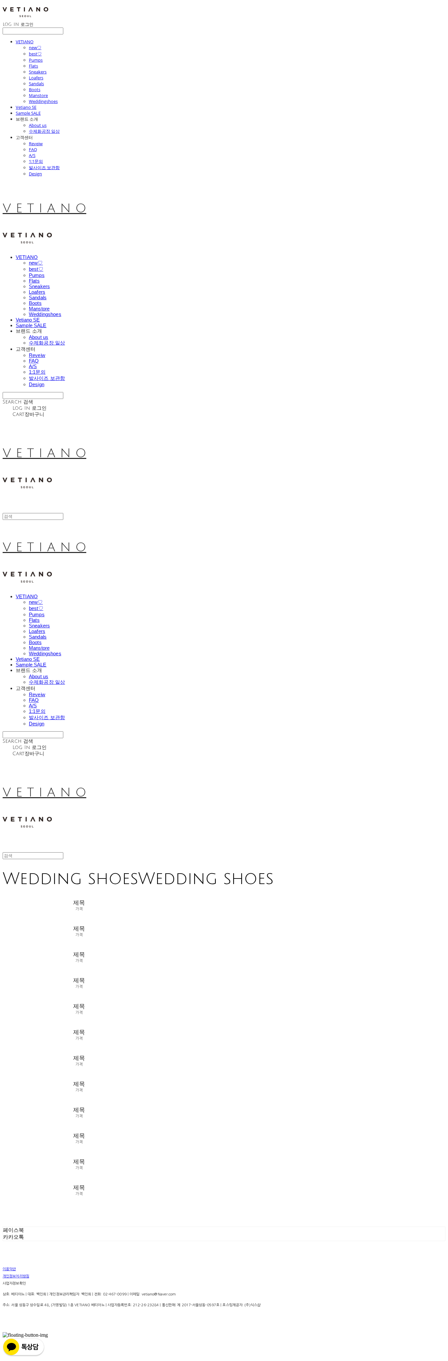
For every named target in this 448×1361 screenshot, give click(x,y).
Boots (34, 89)
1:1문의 (36, 161)
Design (35, 174)
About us (38, 125)
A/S (32, 155)
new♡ (35, 47)
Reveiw (36, 144)
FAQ (33, 149)
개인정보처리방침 (16, 1276)
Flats (33, 66)
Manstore (38, 95)
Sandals (36, 84)
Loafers (36, 78)
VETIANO (24, 42)
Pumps (36, 60)
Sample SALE (28, 113)
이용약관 (9, 1269)
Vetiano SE (26, 107)
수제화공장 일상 (44, 131)
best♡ (35, 54)
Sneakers (38, 72)
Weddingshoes (43, 101)
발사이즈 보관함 (44, 167)
